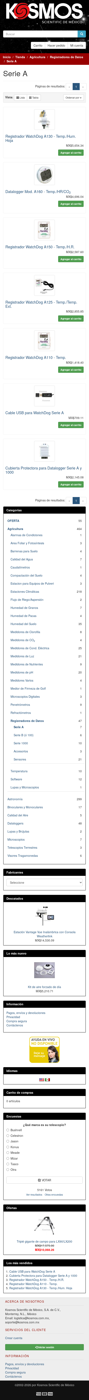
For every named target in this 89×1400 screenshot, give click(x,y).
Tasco (14, 1164)
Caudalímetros (20, 567)
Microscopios (16, 839)
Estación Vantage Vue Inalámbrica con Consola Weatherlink (45, 934)
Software (16, 779)
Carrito (38, 45)
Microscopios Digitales (25, 696)
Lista (22, 97)
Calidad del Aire (17, 815)
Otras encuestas (54, 1194)
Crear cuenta (13, 1338)
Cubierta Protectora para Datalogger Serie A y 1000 (43, 470)
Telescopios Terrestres (22, 847)
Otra (13, 1169)
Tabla (35, 97)
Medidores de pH (22, 672)
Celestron (17, 1135)
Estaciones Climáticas (25, 591)
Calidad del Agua (22, 559)
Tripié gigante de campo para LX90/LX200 (44, 1241)
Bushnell (16, 1130)
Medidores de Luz (22, 656)
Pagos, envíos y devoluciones (25, 1013)
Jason (14, 1141)
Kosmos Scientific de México (55, 1385)
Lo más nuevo (16, 953)
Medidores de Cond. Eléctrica (30, 648)
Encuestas (13, 1116)
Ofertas (11, 1208)
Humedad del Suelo (23, 624)
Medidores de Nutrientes (27, 664)
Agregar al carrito (70, 152)
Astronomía (15, 799)
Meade (15, 1152)
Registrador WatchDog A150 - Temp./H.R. (40, 246)
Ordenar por (73, 97)
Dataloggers (15, 823)
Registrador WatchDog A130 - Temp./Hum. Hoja (40, 138)
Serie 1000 (21, 743)
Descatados (14, 898)
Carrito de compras (19, 1092)
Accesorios (21, 751)
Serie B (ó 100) (24, 735)
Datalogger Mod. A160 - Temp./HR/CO (38, 191)
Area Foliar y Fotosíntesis (27, 543)
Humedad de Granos (24, 608)
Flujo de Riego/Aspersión (27, 599)
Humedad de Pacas (23, 616)
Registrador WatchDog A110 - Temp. (35, 357)
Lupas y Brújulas (18, 831)
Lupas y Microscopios (25, 787)
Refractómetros (21, 713)
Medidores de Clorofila (25, 632)
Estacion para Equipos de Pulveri (32, 583)
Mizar (14, 1158)
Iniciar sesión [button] (46, 1347)
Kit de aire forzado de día (44, 987)
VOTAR (46, 1180)
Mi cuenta (76, 45)
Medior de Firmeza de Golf (28, 688)
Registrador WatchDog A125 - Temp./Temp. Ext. (41, 304)
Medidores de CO (23, 640)
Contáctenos (14, 1025)
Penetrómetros (20, 704)
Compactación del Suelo (26, 575)
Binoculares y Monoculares (25, 807)
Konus (15, 1147)
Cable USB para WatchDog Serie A (34, 412)
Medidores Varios (22, 680)
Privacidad (13, 1017)
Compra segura (16, 1021)
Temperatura (19, 771)
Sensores (20, 759)
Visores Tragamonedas (22, 855)
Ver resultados (34, 1194)
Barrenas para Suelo (24, 551)
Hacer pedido (56, 45)
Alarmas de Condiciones (26, 535)
